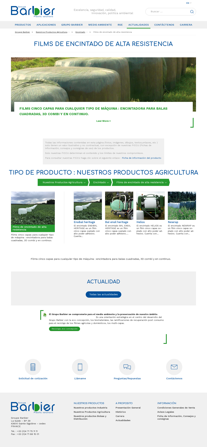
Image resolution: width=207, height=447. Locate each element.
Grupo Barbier (72, 24)
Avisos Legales (165, 412)
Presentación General (128, 407)
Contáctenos (164, 24)
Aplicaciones (46, 24)
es (187, 3)
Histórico (121, 412)
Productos (23, 24)
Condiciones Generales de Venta (176, 407)
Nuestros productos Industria (90, 407)
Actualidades (138, 24)
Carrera (186, 24)
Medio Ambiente (100, 24)
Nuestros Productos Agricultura (92, 412)
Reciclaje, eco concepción (64, 329)
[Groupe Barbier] (33, 11)
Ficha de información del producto (141, 158)
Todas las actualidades (103, 294)
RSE (120, 24)
